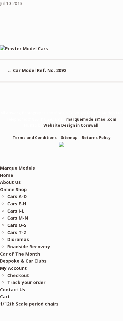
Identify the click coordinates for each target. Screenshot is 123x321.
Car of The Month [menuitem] (20, 254)
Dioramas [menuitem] (18, 239)
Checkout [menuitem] (18, 275)
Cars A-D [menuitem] (17, 196)
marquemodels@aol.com (91, 119)
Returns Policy (96, 137)
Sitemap (69, 137)
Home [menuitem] (6, 175)
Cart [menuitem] (5, 297)
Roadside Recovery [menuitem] (28, 247)
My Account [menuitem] (13, 268)
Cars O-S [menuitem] (16, 225)
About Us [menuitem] (10, 182)
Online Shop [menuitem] (13, 189)
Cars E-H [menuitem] (16, 204)
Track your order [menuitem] (26, 282)
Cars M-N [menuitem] (17, 218)
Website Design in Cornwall (71, 125)
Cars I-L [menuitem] (15, 211)
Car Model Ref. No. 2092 (36, 70)
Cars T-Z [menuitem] (16, 232)
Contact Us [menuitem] (12, 290)
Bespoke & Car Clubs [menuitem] (23, 261)
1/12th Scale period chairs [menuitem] (29, 304)
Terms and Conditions (35, 137)
